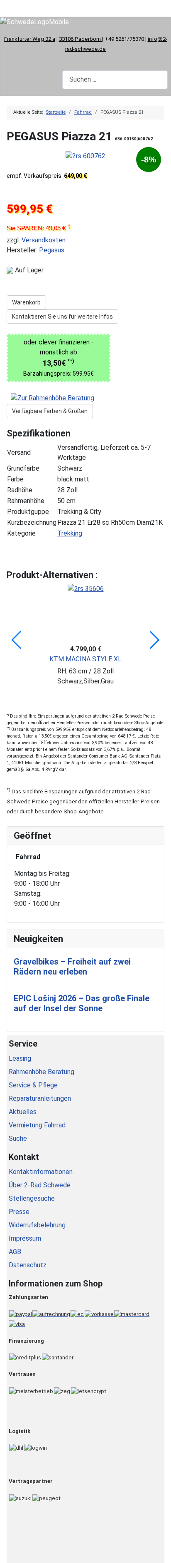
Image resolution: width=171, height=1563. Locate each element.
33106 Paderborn (80, 39)
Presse (19, 1212)
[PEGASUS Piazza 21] (85, 156)
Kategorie (21, 533)
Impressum (25, 1238)
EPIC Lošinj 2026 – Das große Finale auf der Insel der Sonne (81, 1003)
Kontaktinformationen (41, 1172)
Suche (18, 1138)
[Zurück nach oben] (160, 1552)
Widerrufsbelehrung (37, 1225)
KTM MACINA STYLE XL (85, 659)
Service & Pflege (33, 1085)
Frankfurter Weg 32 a (29, 39)
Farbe (15, 479)
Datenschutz (27, 1265)
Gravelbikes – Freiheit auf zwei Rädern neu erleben (72, 967)
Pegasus (51, 250)
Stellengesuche (32, 1198)
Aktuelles (23, 1112)
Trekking (69, 533)
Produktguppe (28, 512)
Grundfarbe (23, 468)
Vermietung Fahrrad (37, 1125)
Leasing (20, 1058)
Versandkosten (44, 240)
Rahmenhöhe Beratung (41, 1072)
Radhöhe (19, 490)
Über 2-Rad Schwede (40, 1185)
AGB (15, 1252)
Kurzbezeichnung (31, 522)
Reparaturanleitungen (40, 1098)
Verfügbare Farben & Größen (50, 411)
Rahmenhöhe (25, 501)
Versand (19, 452)
